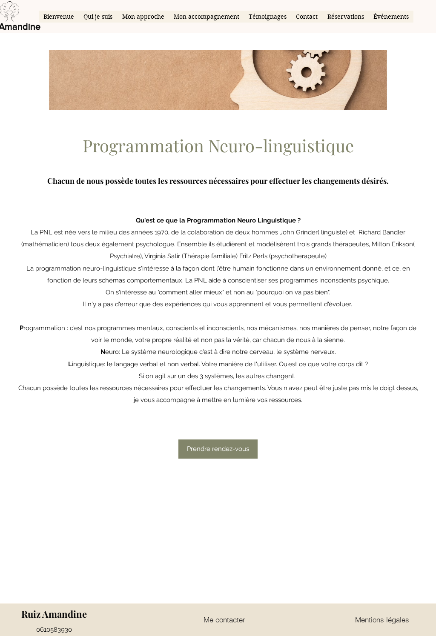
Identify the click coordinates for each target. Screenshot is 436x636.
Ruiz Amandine (54, 613)
